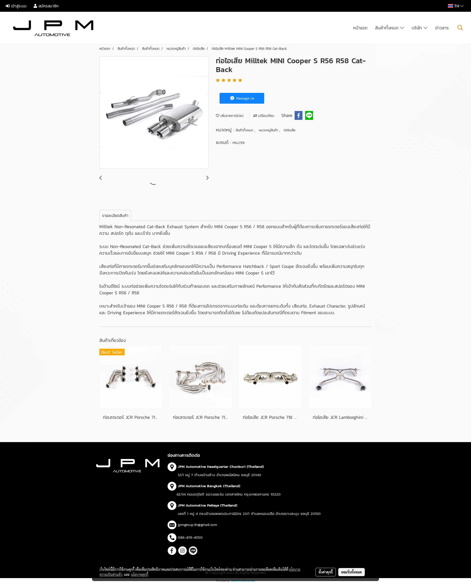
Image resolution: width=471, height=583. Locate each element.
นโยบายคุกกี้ (139, 574)
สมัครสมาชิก (48, 6)
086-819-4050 (190, 537)
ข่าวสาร (442, 28)
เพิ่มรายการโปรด (231, 115)
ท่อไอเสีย (289, 130)
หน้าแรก (360, 28)
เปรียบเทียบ (265, 115)
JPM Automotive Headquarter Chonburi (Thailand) (221, 466)
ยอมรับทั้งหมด (351, 572)
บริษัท (418, 28)
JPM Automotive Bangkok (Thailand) (209, 486)
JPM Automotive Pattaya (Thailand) (207, 505)
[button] (460, 27)
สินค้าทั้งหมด (387, 28)
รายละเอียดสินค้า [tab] (115, 215)
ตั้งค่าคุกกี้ (326, 572)
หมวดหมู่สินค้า (269, 130)
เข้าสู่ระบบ (18, 6)
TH (456, 6)
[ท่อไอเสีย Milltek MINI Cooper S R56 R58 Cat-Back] (154, 113)
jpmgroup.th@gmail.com (197, 524)
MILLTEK (239, 142)
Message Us (244, 98)
